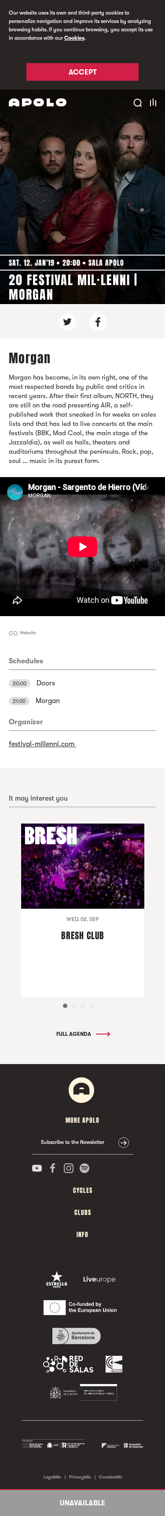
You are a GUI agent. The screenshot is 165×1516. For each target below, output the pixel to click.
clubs (82, 1212)
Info (82, 1234)
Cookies (74, 38)
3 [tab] (83, 1006)
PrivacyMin (80, 1477)
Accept (83, 72)
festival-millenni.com (42, 744)
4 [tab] (91, 1006)
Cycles (82, 1190)
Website (28, 632)
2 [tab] (74, 1006)
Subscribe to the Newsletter (72, 1142)
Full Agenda (74, 1034)
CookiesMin (110, 1477)
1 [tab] (65, 1006)
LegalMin (52, 1477)
